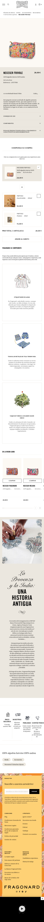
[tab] (22, 116)
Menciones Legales (10, 825)
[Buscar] (8, 4)
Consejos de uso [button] (9, 116)
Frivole (20, 196)
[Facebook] (19, 892)
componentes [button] (8, 123)
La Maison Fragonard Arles (13, 869)
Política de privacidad (11, 836)
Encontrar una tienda (29, 820)
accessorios (18, 760)
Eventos (25, 824)
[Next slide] (40, 508)
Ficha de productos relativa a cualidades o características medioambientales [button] (19, 131)
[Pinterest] (22, 892)
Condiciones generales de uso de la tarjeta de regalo (12, 830)
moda (6, 760)
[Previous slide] (35, 508)
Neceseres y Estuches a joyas (14, 764)
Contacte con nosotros (30, 834)
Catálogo (25, 831)
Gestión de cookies (10, 839)
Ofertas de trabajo (28, 861)
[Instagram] (16, 892)
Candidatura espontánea (30, 858)
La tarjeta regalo (9, 857)
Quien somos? (27, 817)
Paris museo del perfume (12, 860)
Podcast (25, 827)
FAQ (6, 817)
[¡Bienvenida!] (22, 4)
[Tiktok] (25, 892)
